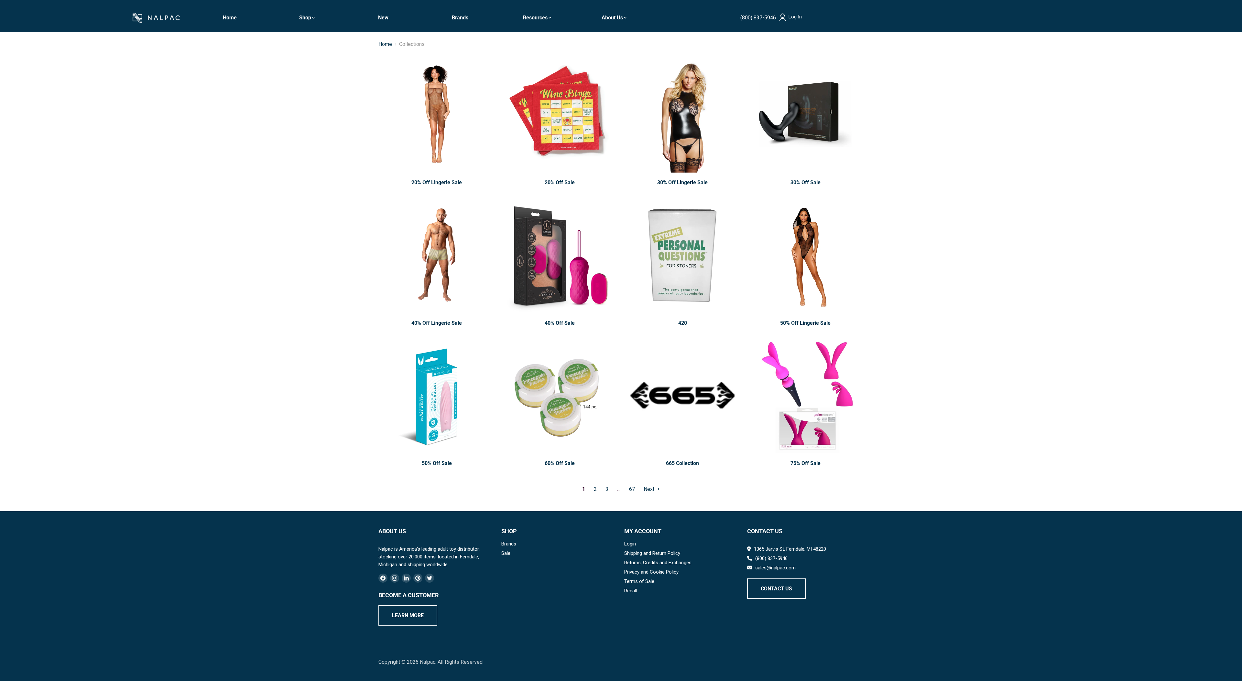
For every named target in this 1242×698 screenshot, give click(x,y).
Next (650, 489)
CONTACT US (776, 589)
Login (630, 544)
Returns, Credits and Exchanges (658, 563)
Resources (535, 18)
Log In (795, 17)
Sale (505, 553)
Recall (630, 591)
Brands (460, 18)
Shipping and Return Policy (652, 553)
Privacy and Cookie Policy (651, 572)
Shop (305, 18)
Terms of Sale (639, 581)
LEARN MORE (408, 615)
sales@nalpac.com (775, 568)
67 (632, 489)
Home (230, 18)
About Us (612, 18)
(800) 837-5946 (758, 18)
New (383, 18)
